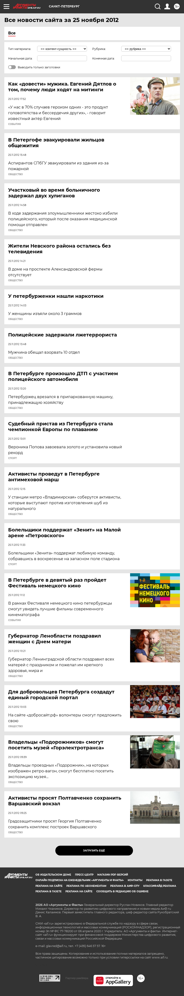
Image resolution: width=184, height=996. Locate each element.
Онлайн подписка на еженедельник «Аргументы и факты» (79, 880)
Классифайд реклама (159, 886)
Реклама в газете (159, 880)
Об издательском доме (53, 874)
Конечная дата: (103, 58)
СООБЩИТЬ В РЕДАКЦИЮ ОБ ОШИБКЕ (122, 891)
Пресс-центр (84, 874)
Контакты (135, 880)
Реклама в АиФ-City (124, 886)
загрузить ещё (94, 850)
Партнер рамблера (76, 978)
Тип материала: (19, 49)
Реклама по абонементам (86, 886)
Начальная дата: (20, 58)
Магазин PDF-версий (112, 874)
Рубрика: (99, 49)
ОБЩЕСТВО (15, 174)
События (14, 124)
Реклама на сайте (49, 886)
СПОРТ (12, 458)
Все (12, 33)
